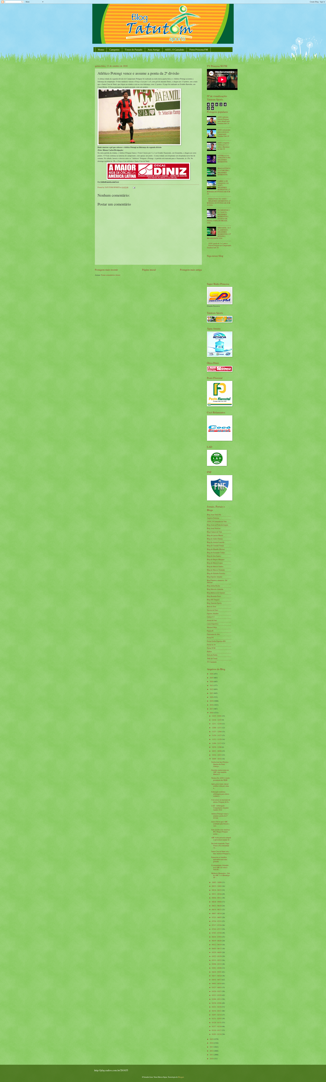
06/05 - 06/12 (217, 948)
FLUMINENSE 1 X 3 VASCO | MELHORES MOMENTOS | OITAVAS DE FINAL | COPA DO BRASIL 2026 (218, 216)
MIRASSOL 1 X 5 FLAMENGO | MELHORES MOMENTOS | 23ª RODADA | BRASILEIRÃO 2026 (219, 232)
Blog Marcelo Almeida (215, 589)
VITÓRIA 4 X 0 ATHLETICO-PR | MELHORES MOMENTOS (224, 158)
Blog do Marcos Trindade (216, 570)
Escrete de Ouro (212, 610)
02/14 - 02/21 (217, 1011)
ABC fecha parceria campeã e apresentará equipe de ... (221, 838)
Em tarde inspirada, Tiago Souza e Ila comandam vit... (220, 845)
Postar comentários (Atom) (110, 275)
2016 (212, 712)
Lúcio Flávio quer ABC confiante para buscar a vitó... (220, 823)
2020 (212, 697)
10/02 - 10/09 (217, 882)
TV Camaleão (212, 662)
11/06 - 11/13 (217, 743)
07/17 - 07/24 (217, 925)
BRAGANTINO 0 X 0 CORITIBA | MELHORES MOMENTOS (224, 171)
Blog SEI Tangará (213, 599)
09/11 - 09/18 (217, 894)
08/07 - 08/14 (217, 913)
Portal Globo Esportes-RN (216, 641)
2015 (212, 1039)
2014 (212, 1043)
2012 (212, 1051)
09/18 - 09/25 (217, 890)
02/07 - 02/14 (217, 1014)
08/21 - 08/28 (217, 905)
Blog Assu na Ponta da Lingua (217, 525)
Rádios (209, 651)
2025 (212, 677)
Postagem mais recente (106, 269)
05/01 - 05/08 (217, 968)
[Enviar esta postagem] (134, 187)
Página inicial (149, 269)
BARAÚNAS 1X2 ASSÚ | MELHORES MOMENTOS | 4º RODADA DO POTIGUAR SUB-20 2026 (219, 202)
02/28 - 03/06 (217, 1003)
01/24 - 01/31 (217, 1022)
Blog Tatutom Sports (214, 603)
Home (101, 49)
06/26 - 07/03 (217, 937)
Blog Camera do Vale (214, 532)
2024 (212, 681)
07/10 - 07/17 (217, 929)
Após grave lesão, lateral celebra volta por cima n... (220, 786)
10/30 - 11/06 (217, 747)
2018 (212, 705)
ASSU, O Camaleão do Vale (217, 521)
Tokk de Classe (212, 658)
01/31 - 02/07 (217, 1018)
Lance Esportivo (212, 624)
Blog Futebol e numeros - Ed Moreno (217, 581)
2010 (212, 1058)
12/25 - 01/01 (217, 716)
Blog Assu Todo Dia (214, 514)
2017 (212, 709)
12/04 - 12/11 (217, 727)
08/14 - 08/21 (217, 909)
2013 (212, 1047)
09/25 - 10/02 (217, 886)
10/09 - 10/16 (217, 759)
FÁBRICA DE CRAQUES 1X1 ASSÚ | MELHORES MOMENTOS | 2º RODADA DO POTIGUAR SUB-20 (219, 187)
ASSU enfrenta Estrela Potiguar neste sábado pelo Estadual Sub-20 (224, 120)
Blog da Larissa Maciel (215, 535)
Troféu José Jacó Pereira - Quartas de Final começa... (220, 764)
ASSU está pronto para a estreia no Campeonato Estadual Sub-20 (224, 133)
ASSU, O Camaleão (174, 49)
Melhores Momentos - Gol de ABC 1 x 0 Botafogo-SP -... (220, 875)
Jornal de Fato (212, 620)
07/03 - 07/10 (217, 933)
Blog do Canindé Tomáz (215, 545)
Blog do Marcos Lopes (215, 563)
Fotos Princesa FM (198, 49)
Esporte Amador (213, 613)
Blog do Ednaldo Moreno (216, 549)
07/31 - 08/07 (217, 917)
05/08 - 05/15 (217, 964)
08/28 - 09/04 (217, 902)
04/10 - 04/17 (217, 979)
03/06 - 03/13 (217, 999)
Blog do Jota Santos (214, 556)
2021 (212, 693)
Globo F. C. (211, 617)
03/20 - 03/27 (217, 991)
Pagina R (210, 631)
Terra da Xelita (212, 655)
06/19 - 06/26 (217, 940)
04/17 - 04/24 (217, 975)
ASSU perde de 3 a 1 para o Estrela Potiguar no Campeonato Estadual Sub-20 (219, 245)
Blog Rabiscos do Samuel (216, 593)
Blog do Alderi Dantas (215, 539)
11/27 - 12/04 (217, 731)
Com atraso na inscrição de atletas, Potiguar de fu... (220, 801)
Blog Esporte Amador (214, 577)
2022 (212, 689)
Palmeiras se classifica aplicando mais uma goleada (219, 859)
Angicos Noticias (213, 518)
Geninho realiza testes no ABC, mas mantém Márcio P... (220, 772)
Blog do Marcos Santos (215, 566)
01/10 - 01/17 (217, 1030)
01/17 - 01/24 (217, 1026)
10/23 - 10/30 (217, 751)
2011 (212, 1054)
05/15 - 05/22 (217, 960)
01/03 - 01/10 (217, 1034)
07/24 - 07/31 (217, 921)
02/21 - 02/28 (217, 1007)
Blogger (181, 1077)
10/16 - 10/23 (217, 755)
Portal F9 (210, 637)
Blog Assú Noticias (213, 528)
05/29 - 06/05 (217, 952)
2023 (212, 685)
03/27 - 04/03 (217, 987)
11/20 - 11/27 (217, 735)
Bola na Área (211, 606)
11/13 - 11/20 (217, 739)
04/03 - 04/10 (217, 983)
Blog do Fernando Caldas (216, 552)
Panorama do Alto (213, 634)
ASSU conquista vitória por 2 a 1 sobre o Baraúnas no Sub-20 (223, 145)
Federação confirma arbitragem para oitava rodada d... (220, 794)
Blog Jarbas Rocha (213, 586)
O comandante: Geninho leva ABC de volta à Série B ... (219, 867)
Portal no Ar (211, 644)
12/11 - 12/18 (217, 723)
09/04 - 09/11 (217, 898)
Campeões (114, 49)
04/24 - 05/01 (217, 972)
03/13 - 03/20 (217, 995)
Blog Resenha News (214, 596)
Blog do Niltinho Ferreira (216, 573)
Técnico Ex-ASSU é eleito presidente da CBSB (220, 779)
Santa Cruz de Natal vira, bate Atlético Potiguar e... (221, 852)
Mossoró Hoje (212, 627)
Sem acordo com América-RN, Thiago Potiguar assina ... (220, 831)
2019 (212, 701)
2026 (212, 673)
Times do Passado (133, 49)
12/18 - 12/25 (217, 720)
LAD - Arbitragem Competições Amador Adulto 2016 (220, 807)
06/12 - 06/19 (217, 944)
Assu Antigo (154, 49)
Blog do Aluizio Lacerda (215, 542)
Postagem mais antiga (191, 269)
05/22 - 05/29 (217, 956)
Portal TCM (211, 648)
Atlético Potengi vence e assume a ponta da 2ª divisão (219, 815)
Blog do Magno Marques (215, 559)
